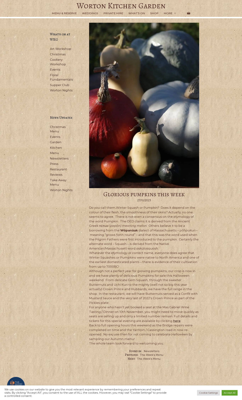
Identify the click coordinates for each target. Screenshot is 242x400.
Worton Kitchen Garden (121, 5)
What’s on (136, 13)
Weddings (90, 13)
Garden (55, 142)
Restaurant (58, 169)
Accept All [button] (229, 392)
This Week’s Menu (151, 355)
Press (54, 164)
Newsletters (151, 351)
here (177, 321)
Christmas (58, 54)
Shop (154, 13)
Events (55, 69)
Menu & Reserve (64, 13)
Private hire (113, 13)
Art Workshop (60, 49)
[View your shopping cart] (188, 13)
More (168, 13)
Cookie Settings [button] (208, 392)
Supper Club (59, 85)
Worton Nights (61, 90)
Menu (54, 153)
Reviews (56, 174)
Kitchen (56, 147)
